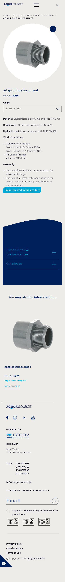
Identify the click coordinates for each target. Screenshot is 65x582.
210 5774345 (22, 467)
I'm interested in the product (22, 190)
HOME (6, 15)
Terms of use (13, 553)
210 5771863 (22, 470)
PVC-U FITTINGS (22, 15)
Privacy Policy (14, 544)
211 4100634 (22, 473)
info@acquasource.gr (18, 482)
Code (6, 102)
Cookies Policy (14, 548)
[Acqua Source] (13, 5)
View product (12, 386)
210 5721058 (22, 463)
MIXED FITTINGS (44, 15)
